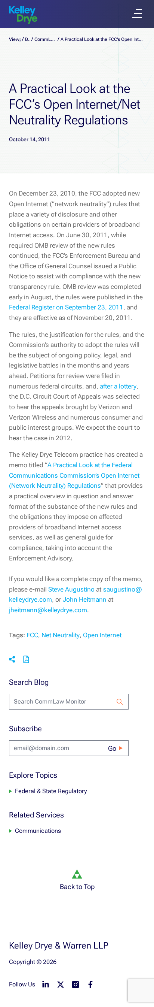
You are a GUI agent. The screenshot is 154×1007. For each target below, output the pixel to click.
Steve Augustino (71, 589)
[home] (23, 15)
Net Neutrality (60, 635)
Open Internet (102, 635)
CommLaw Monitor (45, 39)
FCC (32, 635)
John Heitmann (85, 599)
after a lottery (118, 386)
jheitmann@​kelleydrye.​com (48, 610)
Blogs (27, 39)
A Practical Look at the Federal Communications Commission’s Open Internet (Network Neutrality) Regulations (74, 475)
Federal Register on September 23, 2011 (66, 307)
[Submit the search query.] (119, 702)
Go (112, 748)
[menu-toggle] (137, 13)
